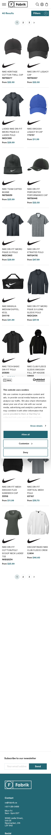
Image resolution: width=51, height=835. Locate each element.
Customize (24, 443)
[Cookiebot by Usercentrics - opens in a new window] (36, 380)
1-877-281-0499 (12, 807)
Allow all (25, 434)
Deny (25, 452)
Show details (36, 426)
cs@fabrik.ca (11, 803)
